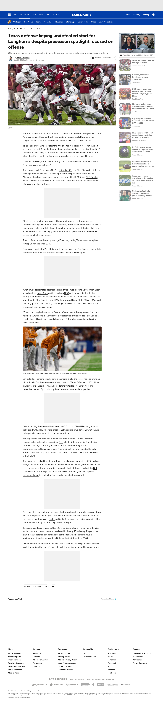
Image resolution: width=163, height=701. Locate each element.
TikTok (110, 656)
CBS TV (36, 666)
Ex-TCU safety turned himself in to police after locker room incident (142, 149)
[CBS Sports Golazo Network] (100, 679)
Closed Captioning (66, 664)
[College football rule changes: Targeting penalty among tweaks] (125, 195)
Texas (31, 133)
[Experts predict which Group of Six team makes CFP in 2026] (125, 123)
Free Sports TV (14, 660)
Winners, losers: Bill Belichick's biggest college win (140, 77)
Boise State (42, 293)
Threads (111, 669)
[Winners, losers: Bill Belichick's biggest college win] (125, 79)
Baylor (52, 519)
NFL (61, 442)
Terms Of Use (64, 653)
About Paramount (40, 660)
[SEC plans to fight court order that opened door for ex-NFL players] (125, 137)
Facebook (112, 663)
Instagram (112, 660)
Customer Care (89, 656)
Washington (80, 252)
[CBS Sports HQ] (77, 679)
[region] (137, 43)
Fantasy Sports (14, 656)
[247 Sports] (39, 684)
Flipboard (112, 673)
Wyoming (39, 145)
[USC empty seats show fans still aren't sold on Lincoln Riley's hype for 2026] (125, 94)
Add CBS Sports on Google (105, 58)
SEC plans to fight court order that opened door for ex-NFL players (142, 135)
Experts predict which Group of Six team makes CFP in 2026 (143, 120)
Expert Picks (36, 29)
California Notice (65, 667)
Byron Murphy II (48, 389)
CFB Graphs (91, 177)
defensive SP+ (65, 170)
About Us (37, 653)
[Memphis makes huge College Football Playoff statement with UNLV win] (125, 109)
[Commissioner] (87, 683)
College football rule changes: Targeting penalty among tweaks (142, 193)
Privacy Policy (64, 656)
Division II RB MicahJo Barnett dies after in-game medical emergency (143, 163)
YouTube (112, 653)
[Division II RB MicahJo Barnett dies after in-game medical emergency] (125, 166)
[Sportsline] (56, 684)
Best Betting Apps (16, 663)
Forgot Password (140, 663)
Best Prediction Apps (17, 666)
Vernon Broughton (75, 445)
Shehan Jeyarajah (22, 57)
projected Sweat (31, 475)
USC (66, 293)
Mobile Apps (13, 673)
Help (85, 653)
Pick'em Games (14, 653)
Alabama (27, 152)
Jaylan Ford (52, 386)
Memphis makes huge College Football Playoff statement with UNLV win (143, 106)
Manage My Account (142, 653)
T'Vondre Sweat (81, 386)
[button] (118, 22)
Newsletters (138, 656)
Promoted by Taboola (107, 599)
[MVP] (100, 683)
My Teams (137, 660)
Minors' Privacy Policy (67, 660)
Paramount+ (38, 663)
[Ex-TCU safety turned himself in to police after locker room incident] (125, 152)
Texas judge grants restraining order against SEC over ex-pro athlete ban (142, 179)
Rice (77, 145)
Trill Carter (57, 445)
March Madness (15, 669)
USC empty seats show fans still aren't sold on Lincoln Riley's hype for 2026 (142, 92)
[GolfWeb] (126, 684)
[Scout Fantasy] (112, 684)
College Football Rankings (18, 29)
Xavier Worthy (88, 161)
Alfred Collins (29, 445)
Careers (36, 656)
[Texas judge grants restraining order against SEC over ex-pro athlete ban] (125, 180)
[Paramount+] (72, 684)
